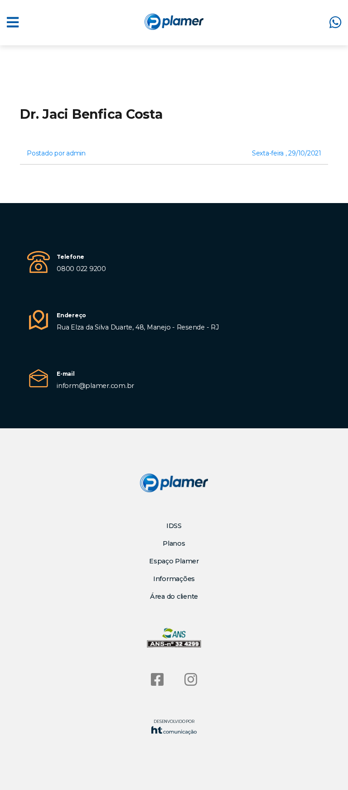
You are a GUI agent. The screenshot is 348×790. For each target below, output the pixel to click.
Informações (174, 579)
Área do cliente (174, 596)
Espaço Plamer (174, 561)
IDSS (174, 526)
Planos (174, 543)
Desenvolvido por (174, 721)
